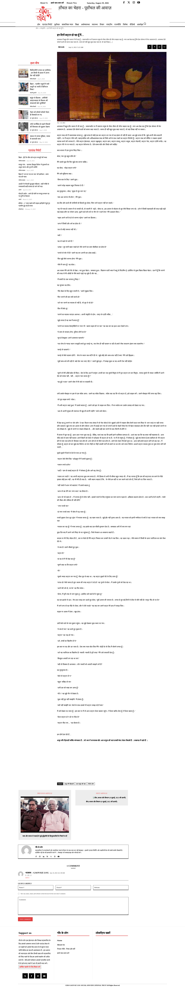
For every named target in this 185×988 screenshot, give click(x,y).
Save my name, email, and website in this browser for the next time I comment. (43, 893)
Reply (27, 878)
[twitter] (51, 856)
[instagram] (40, 856)
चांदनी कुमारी (33, 93)
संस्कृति (42, 28)
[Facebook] (149, 47)
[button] (145, 23)
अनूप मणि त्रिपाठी (69, 784)
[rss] (47, 856)
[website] (55, 856)
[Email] (164, 47)
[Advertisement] (35, 47)
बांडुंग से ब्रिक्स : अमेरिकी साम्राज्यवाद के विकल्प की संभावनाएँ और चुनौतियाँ (39, 100)
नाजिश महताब (22, 161)
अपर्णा (20, 190)
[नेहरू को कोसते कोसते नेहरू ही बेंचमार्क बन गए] (23, 114)
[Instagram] (37, 975)
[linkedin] (43, 856)
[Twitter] (154, 47)
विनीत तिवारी (33, 79)
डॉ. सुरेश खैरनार (34, 118)
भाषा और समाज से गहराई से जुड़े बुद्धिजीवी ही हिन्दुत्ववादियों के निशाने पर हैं (44, 836)
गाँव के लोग (61, 47)
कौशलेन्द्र (21, 209)
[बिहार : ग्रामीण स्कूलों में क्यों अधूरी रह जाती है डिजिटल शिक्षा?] (23, 87)
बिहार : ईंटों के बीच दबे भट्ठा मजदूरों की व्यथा (33, 157)
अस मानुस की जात (81, 784)
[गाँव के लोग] (27, 851)
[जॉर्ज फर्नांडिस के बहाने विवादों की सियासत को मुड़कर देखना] (23, 126)
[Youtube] (44, 975)
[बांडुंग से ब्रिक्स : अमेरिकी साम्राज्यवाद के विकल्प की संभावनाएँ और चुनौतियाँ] (23, 101)
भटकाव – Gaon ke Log (37, 872)
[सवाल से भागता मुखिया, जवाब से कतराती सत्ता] (23, 138)
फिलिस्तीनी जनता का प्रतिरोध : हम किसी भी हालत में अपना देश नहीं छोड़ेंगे (40, 73)
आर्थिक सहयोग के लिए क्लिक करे (29, 967)
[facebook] (36, 856)
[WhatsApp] (159, 47)
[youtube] (58, 856)
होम (37, 28)
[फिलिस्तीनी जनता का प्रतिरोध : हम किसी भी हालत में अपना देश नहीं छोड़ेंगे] (23, 73)
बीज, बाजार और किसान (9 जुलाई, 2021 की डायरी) (101, 802)
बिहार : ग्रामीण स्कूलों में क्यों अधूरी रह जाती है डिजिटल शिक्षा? (39, 86)
